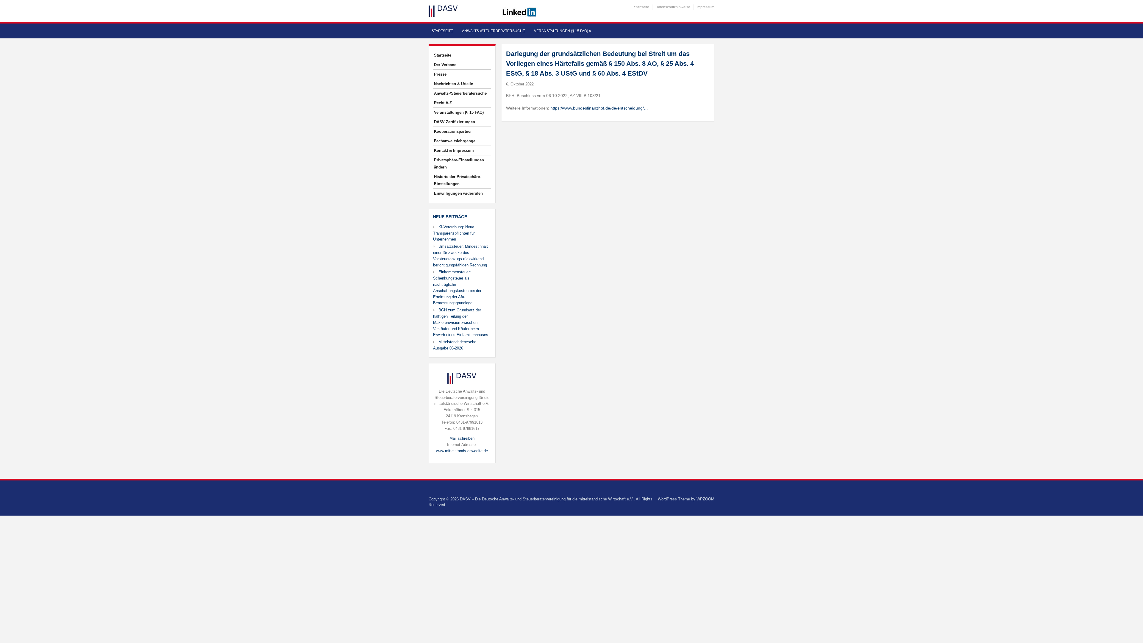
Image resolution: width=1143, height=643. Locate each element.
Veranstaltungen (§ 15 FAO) (562, 31)
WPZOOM (705, 499)
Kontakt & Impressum (454, 150)
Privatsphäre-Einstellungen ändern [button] (459, 163)
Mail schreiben (461, 438)
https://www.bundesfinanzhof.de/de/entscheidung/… (599, 108)
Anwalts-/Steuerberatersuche (493, 31)
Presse (440, 74)
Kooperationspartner (453, 131)
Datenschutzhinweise (672, 7)
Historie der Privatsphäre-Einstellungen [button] (457, 180)
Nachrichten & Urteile (453, 84)
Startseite (641, 7)
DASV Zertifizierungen (454, 122)
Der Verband (445, 65)
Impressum (705, 7)
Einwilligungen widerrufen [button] (458, 193)
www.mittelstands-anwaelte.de (462, 451)
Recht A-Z (443, 103)
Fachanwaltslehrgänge (454, 141)
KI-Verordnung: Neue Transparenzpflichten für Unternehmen (454, 233)
